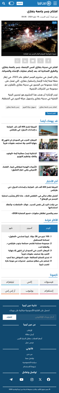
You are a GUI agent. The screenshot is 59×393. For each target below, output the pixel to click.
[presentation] (48, 228)
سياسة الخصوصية (29, 362)
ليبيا (54, 22)
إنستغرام (48, 290)
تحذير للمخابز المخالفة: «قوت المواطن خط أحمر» (27, 257)
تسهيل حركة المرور (29, 107)
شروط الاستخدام (29, 367)
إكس (29, 282)
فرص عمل (29, 343)
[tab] (48, 228)
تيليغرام (10, 282)
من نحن (29, 354)
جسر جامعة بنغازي (12, 107)
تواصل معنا (29, 358)
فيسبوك (48, 282)
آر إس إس (10, 290)
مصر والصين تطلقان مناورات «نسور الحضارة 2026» (35, 213)
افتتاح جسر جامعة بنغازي (48, 107)
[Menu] (55, 3)
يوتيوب (29, 290)
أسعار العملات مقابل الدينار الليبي (29, 338)
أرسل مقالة (29, 334)
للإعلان (29, 330)
